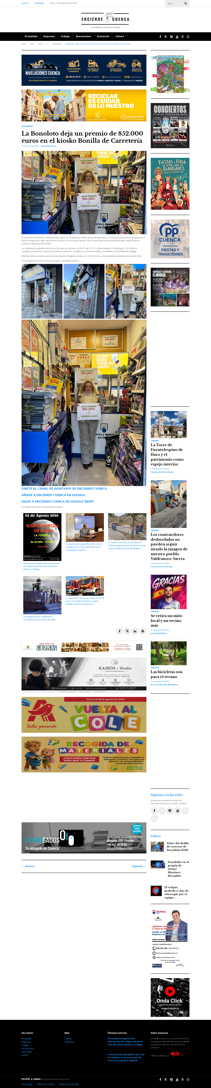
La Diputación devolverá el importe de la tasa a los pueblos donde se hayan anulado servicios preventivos (85, 601)
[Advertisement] (84, 796)
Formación (103, 36)
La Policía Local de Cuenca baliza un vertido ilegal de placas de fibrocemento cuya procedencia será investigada (127, 545)
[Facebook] (154, 810)
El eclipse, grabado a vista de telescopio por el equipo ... (176, 892)
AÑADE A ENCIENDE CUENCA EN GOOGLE (53, 495)
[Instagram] (170, 810)
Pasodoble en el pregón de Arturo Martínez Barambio (178, 869)
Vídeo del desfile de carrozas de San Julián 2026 (178, 847)
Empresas (49, 36)
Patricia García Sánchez (162, 566)
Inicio (24, 44)
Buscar (186, 3)
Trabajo (65, 36)
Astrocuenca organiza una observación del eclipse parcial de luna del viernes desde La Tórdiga (41, 566)
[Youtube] (177, 810)
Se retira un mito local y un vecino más (166, 620)
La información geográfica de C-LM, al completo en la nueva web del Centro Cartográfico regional (83, 547)
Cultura (119, 36)
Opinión (25, 3)
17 (48, 44)
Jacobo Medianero (159, 633)
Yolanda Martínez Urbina (162, 472)
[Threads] (185, 810)
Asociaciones (83, 36)
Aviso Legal (27, 1084)
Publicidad (39, 3)
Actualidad (31, 36)
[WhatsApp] (154, 818)
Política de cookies (45, 1084)
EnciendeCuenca (48, 146)
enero (40, 44)
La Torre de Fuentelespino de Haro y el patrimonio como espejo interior (167, 454)
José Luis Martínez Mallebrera (164, 684)
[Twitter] (162, 810)
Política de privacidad (69, 1084)
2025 (32, 44)
